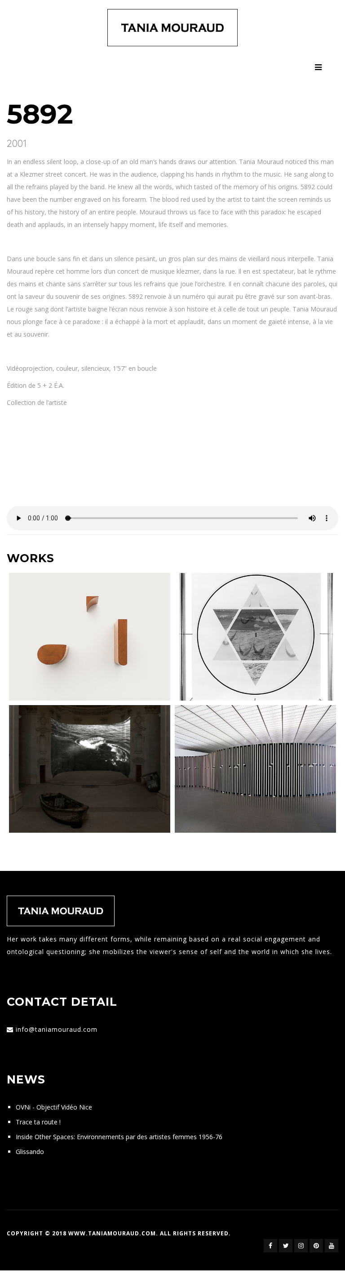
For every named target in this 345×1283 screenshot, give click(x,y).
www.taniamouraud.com (112, 1233)
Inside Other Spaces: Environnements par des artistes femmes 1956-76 (119, 1136)
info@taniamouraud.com (56, 1029)
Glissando (30, 1151)
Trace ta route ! (38, 1122)
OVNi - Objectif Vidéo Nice (54, 1107)
